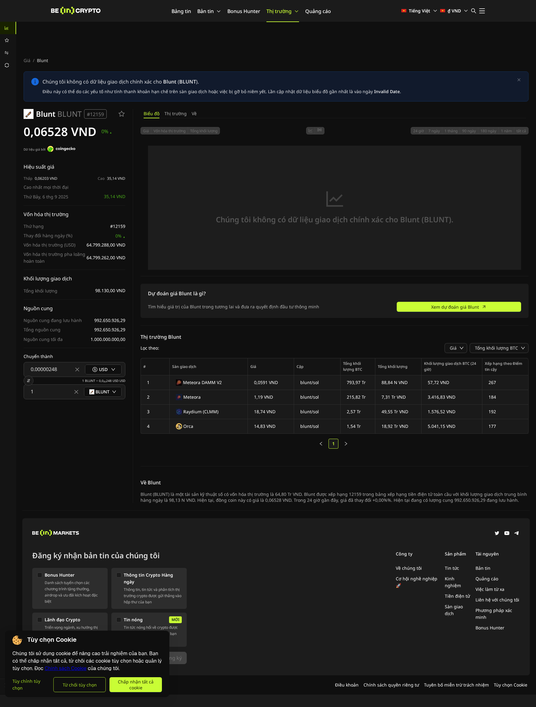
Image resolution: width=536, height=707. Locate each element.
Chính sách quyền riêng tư (391, 685)
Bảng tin (181, 11)
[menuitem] (8, 28)
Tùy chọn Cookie (510, 685)
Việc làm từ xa (490, 589)
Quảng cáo (318, 11)
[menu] (8, 46)
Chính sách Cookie (66, 668)
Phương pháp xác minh (494, 613)
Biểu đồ (151, 113)
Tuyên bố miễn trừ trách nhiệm (456, 685)
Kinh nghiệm (453, 582)
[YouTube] (507, 533)
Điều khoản (347, 685)
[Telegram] (517, 533)
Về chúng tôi (409, 568)
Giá (27, 60)
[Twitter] (497, 533)
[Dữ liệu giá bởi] (61, 150)
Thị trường (279, 11)
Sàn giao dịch (454, 610)
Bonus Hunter (243, 11)
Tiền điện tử (457, 596)
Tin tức (452, 568)
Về (194, 113)
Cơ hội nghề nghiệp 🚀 (416, 582)
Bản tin (205, 11)
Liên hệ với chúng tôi (497, 600)
